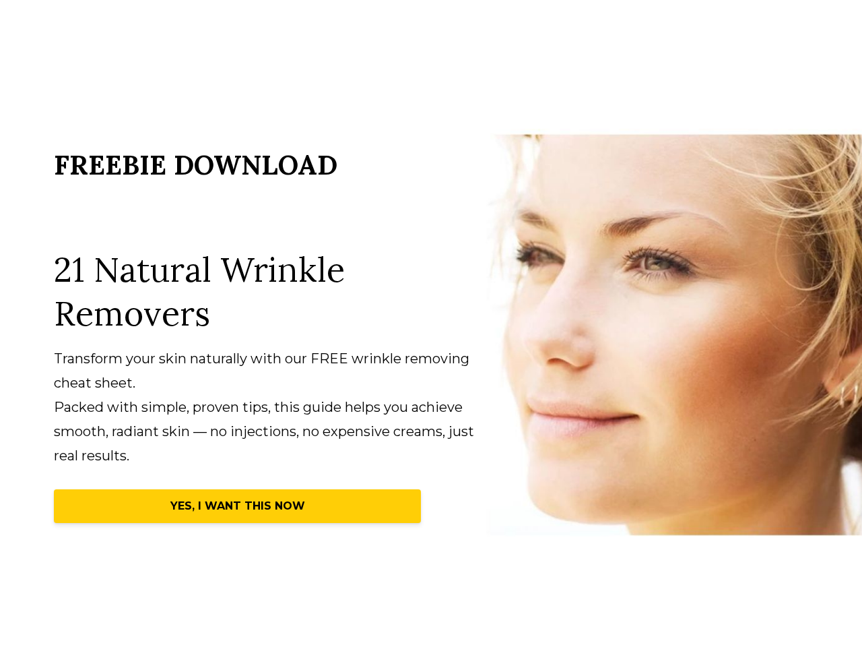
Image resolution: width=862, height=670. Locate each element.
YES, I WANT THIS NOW (237, 505)
